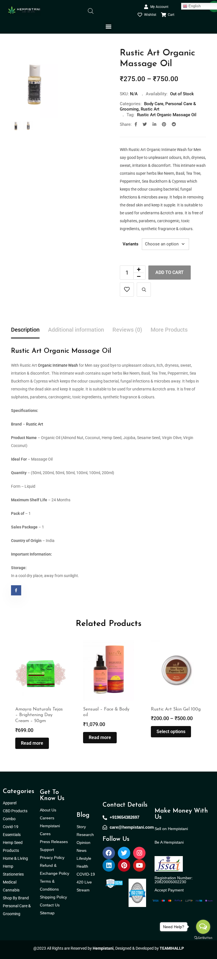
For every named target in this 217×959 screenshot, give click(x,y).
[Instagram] (139, 853)
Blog (83, 815)
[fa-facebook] (135, 124)
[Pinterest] (124, 865)
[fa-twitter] (145, 124)
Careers (47, 818)
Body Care (153, 103)
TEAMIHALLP (172, 948)
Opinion (83, 842)
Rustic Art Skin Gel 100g (176, 709)
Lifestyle (84, 858)
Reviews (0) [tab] (127, 329)
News (81, 850)
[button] (108, 26)
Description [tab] (25, 329)
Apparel (9, 803)
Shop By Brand (16, 898)
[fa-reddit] (174, 124)
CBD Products (15, 811)
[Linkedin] (109, 865)
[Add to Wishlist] (127, 289)
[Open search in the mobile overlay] (91, 10)
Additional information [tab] (76, 329)
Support (47, 849)
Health (82, 866)
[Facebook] (109, 853)
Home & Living (16, 858)
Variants (130, 244)
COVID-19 (86, 874)
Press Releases (54, 841)
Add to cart (169, 272)
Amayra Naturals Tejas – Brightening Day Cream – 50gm (39, 715)
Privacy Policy (52, 857)
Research (85, 834)
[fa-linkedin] (154, 124)
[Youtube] (139, 865)
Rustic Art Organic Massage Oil (166, 114)
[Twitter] (124, 853)
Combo (9, 819)
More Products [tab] (169, 329)
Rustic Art (150, 109)
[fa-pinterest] (164, 124)
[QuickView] (144, 289)
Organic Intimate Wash (57, 365)
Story (81, 826)
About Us (48, 810)
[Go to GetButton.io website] (203, 937)
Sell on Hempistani (171, 828)
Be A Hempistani (169, 842)
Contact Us (50, 905)
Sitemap (47, 913)
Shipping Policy (53, 897)
